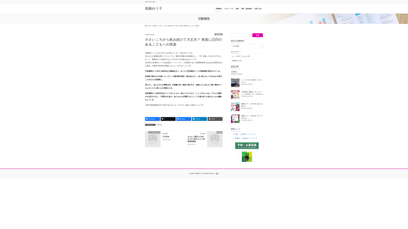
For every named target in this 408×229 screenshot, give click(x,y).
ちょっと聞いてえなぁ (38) (241, 56)
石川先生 (166, 137)
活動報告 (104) (237, 60)
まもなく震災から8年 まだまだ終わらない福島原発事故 (196, 139)
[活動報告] (214, 136)
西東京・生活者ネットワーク (246, 138)
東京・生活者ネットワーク (245, 134)
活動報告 (218, 34)
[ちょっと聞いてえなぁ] (152, 136)
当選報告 (234, 72)
